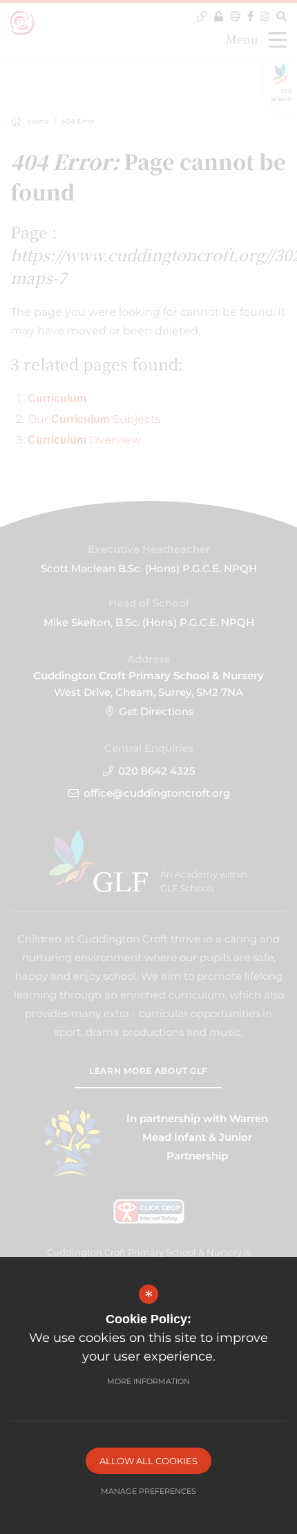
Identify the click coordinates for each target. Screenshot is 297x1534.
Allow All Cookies (148, 1460)
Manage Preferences (148, 1491)
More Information (148, 1381)
